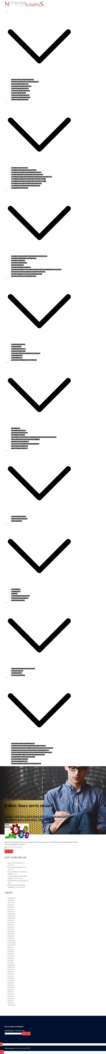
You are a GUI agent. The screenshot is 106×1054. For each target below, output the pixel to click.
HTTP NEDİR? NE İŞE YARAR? (20, 95)
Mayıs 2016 (11, 987)
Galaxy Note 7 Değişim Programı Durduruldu (23, 757)
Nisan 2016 (11, 989)
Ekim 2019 (11, 936)
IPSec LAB (11, 278)
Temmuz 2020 (11, 915)
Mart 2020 (10, 924)
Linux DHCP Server (16, 521)
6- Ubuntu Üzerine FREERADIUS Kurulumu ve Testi (25, 439)
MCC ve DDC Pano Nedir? (15, 862)
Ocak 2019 (11, 949)
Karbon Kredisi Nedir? (17, 671)
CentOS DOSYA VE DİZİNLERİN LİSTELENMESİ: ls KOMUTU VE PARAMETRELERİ (36, 269)
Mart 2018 (10, 958)
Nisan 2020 (11, 922)
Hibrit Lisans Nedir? (16, 673)
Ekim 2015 (11, 1000)
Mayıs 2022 (11, 902)
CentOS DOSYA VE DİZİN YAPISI (21, 267)
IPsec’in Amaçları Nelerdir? (18, 349)
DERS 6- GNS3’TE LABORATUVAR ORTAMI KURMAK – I (28, 179)
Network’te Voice (15, 589)
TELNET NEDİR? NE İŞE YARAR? (21, 86)
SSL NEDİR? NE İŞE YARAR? (19, 99)
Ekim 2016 (11, 982)
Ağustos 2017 (11, 965)
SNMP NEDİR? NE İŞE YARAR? (20, 90)
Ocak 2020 (11, 929)
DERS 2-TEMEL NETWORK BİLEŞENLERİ (23, 170)
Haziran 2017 (11, 967)
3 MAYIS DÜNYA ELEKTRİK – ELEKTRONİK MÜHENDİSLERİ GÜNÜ (32, 748)
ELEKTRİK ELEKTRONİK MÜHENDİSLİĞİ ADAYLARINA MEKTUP (31, 752)
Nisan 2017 (11, 969)
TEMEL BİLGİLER (13, 13)
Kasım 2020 (11, 911)
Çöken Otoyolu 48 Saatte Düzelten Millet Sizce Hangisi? (26, 763)
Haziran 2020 (11, 918)
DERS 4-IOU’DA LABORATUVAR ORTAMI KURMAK (27, 174)
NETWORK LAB (13, 102)
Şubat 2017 (11, 973)
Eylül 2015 (11, 1002)
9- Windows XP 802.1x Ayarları (19, 446)
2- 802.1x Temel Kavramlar (18, 430)
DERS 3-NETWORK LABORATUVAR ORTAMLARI (26, 172)
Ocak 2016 (11, 994)
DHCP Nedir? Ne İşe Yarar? (18, 93)
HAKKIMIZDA (12, 11)
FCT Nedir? (14, 593)
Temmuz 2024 (11, 898)
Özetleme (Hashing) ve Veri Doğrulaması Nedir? (24, 360)
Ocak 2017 (11, 976)
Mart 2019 (10, 947)
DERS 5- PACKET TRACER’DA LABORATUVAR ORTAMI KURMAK (31, 177)
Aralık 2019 (11, 931)
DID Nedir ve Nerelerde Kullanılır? (20, 596)
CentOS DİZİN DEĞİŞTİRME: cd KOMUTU (23, 276)
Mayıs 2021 (11, 904)
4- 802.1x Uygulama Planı (18, 435)
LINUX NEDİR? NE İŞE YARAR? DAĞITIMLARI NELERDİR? (29, 256)
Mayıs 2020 (11, 920)
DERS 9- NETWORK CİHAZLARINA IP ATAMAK (25, 185)
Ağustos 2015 (11, 1005)
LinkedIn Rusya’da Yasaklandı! (19, 761)
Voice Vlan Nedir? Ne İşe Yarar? (19, 598)
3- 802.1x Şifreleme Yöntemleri (19, 433)
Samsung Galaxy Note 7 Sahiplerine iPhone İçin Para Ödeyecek (28, 754)
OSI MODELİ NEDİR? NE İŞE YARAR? (22, 79)
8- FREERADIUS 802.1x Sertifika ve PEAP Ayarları (25, 444)
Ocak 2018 (11, 960)
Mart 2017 (10, 971)
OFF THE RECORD (13, 677)
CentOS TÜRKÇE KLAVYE (19, 263)
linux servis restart (18, 799)
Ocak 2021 (11, 909)
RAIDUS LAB (12, 362)
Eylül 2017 (11, 962)
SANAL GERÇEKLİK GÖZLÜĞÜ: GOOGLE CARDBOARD (28, 746)
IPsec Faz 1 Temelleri (16, 358)
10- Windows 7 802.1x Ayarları (19, 448)
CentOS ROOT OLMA (17, 265)
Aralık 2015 (11, 996)
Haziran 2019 (11, 945)
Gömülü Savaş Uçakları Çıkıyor (19, 759)
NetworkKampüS (8, 799)
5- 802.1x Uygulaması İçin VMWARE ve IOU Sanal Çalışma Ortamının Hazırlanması (33, 437)
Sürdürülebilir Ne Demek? (18, 675)
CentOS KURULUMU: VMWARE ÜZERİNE (23, 258)
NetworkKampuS (9, 1048)
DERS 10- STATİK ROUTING (19, 188)
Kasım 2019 (11, 933)
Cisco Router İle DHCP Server (19, 519)
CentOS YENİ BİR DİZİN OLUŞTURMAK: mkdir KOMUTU (28, 272)
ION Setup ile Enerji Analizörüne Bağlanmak (23, 668)
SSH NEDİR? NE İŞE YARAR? (20, 88)
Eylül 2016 (11, 985)
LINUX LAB (11, 190)
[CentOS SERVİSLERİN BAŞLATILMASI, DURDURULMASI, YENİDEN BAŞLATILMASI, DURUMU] (17, 838)
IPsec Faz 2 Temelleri (16, 355)
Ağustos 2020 (11, 913)
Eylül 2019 (11, 938)
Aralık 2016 (11, 978)
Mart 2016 (10, 991)
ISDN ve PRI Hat (16, 591)
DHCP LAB (11, 450)
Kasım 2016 (11, 980)
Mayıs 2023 (11, 900)
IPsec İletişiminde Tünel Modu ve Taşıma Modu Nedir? (25, 353)
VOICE (10, 523)
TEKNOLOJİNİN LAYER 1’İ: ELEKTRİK (23, 743)
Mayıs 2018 (11, 956)
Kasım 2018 (11, 951)
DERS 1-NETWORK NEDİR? (19, 168)
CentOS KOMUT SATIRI (18, 260)
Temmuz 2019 (11, 942)
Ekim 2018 (11, 953)
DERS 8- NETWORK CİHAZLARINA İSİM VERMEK (26, 183)
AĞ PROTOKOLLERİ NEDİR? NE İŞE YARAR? (25, 82)
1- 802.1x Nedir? (15, 428)
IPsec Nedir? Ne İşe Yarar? (18, 344)
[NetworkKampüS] (24, 8)
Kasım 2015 (11, 998)
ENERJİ (10, 602)
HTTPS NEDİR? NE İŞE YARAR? (20, 97)
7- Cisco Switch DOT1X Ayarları (20, 441)
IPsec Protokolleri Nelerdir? (18, 351)
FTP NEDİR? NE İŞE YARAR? (19, 84)
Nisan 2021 (11, 907)
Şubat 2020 (11, 927)
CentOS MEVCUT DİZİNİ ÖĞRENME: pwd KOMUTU (26, 274)
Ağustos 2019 (11, 940)
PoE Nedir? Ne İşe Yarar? (18, 600)
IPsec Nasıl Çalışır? (16, 346)
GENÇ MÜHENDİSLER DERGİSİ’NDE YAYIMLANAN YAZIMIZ (30, 750)
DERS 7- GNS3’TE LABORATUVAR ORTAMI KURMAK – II (28, 181)
